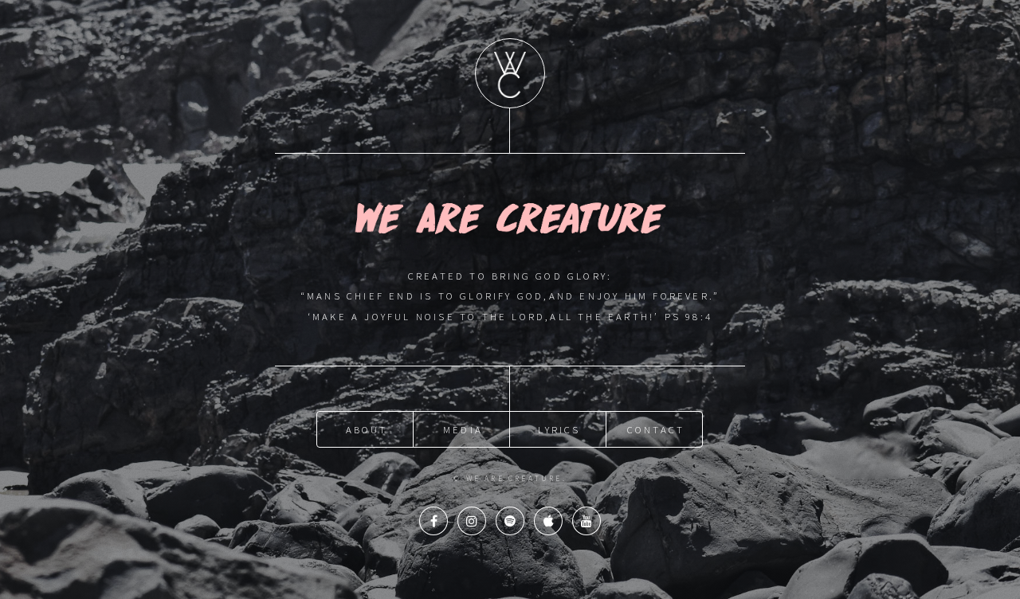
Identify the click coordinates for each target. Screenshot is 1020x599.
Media (463, 429)
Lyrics (559, 429)
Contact (656, 429)
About (367, 429)
